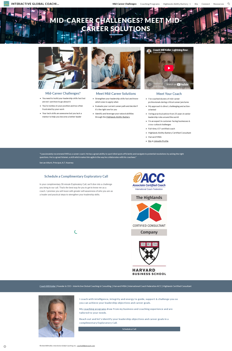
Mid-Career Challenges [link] (125, 4)
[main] (116, 25)
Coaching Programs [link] (150, 4)
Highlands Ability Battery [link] (175, 4)
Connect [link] (206, 4)
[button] (229, 4)
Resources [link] (218, 4)
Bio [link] (196, 4)
